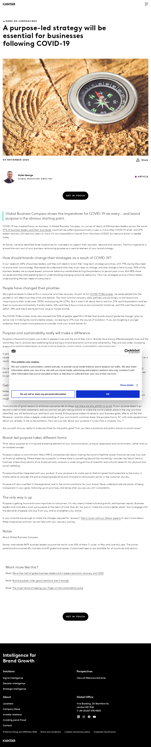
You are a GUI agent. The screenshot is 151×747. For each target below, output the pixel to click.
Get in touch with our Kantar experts (101, 518)
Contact (7, 725)
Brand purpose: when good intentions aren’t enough (41, 581)
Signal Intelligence (13, 678)
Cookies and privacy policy (77, 732)
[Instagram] (84, 717)
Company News (11, 709)
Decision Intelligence (14, 683)
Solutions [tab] (9, 671)
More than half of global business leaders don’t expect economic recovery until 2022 (58, 573)
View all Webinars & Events (91, 678)
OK (108, 394)
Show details (127, 385)
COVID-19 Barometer (101, 294)
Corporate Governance (105, 732)
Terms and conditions (50, 732)
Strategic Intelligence (14, 689)
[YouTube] (78, 717)
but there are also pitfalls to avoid (93, 406)
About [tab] (7, 697)
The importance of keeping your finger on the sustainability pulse (48, 588)
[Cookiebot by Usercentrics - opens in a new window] (127, 351)
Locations (8, 704)
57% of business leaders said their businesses (27, 230)
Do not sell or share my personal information (43, 394)
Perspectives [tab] (84, 671)
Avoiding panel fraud (14, 720)
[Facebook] (89, 717)
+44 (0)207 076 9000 (89, 711)
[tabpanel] (38, 683)
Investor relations (12, 715)
